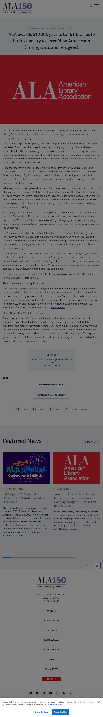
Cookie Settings (41, 712)
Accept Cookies (60, 712)
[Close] (99, 702)
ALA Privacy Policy (55, 705)
